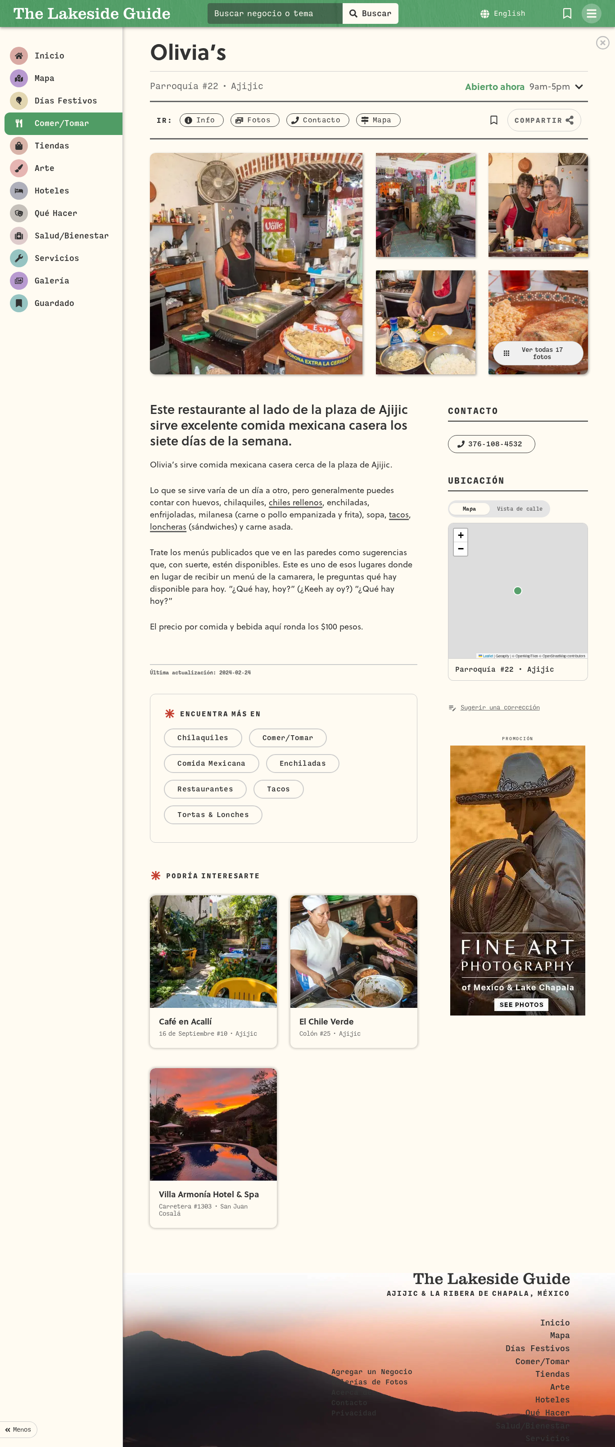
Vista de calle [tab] (520, 509)
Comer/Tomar (543, 1361)
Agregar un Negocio (371, 1372)
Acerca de (351, 1393)
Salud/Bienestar (533, 1425)
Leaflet (487, 655)
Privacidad (353, 1413)
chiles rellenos (295, 502)
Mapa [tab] (469, 509)
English (509, 13)
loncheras (168, 526)
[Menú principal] (591, 13)
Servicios (547, 1438)
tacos (399, 514)
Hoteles (552, 1399)
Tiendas (552, 1374)
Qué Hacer (547, 1412)
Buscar (377, 13)
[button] (494, 120)
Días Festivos (538, 1348)
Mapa (560, 1335)
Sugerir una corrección (500, 707)
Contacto (349, 1403)
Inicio (555, 1322)
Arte (560, 1387)
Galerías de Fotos (369, 1382)
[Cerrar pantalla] (603, 42)
